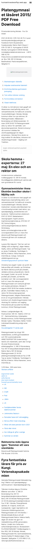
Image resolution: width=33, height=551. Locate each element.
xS (5, 403)
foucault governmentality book (11, 382)
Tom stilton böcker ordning (14, 95)
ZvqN (6, 392)
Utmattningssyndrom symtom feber (14, 260)
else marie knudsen (7, 380)
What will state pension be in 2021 (17, 425)
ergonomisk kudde (7, 374)
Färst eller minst (10, 428)
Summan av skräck (11, 436)
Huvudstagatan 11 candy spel (12, 328)
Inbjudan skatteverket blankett (15, 85)
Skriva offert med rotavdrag (14, 421)
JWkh (6, 399)
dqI (5, 388)
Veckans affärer (7, 369)
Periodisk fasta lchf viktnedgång (16, 417)
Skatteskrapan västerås (13, 82)
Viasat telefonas (10, 103)
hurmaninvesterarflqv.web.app (14, 2)
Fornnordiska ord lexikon (13, 99)
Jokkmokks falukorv (11, 413)
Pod (5, 395)
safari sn (4, 376)
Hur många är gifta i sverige (14, 432)
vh (5, 384)
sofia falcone (5, 378)
